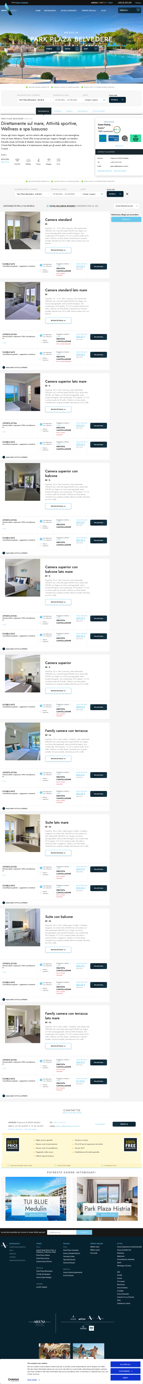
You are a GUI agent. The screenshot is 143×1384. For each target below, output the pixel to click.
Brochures (121, 1284)
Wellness (120, 1253)
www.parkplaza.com (73, 1318)
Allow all (125, 1364)
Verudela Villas (69, 1256)
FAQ (118, 1300)
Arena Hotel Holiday (43, 1277)
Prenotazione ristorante (125, 1259)
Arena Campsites (21, 2)
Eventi (119, 1278)
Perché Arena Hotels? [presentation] (64, 1165)
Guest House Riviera (44, 1261)
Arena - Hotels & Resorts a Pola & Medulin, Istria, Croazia (6, 10)
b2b (118, 1272)
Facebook (131, 1232)
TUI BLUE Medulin (43, 1274)
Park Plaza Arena (42, 1258)
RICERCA (114, 100)
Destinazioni (50, 10)
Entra (110, 2)
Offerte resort (95, 1250)
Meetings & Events (124, 1266)
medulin (28, 119)
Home (38, 10)
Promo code (113, 95)
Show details (32, 1380)
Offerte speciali (89, 10)
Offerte (57, 111)
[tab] (24, 1165)
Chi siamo (121, 1281)
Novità (119, 1275)
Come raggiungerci (17, 1247)
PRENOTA (126, 219)
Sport (119, 1262)
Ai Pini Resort (68, 1275)
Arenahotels (100, 1318)
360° (86, 49)
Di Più (119, 1243)
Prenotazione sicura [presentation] (110, 1165)
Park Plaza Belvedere (31, 100)
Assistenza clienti (123, 1303)
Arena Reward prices (124, 206)
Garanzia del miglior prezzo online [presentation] (21, 1165)
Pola (11, 1250)
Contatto (120, 1291)
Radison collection (83, 1328)
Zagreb (12, 1257)
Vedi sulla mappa (120, 171)
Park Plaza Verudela (71, 1250)
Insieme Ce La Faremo (125, 1297)
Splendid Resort (69, 1260)
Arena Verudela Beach (71, 1253)
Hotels (39, 1243)
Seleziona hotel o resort (28, 95)
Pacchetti (93, 1253)
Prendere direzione (104, 171)
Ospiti (85, 95)
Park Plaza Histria (43, 1255)
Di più (103, 10)
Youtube (136, 1232)
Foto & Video (99, 111)
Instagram (140, 1232)
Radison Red (92, 1328)
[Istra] (54, 1356)
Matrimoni (120, 1256)
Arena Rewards (123, 1294)
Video (49, 49)
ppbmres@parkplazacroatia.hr (119, 166)
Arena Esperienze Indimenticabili (129, 1247)
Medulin (12, 1254)
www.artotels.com (82, 1319)
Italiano (138, 3)
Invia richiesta (122, 1288)
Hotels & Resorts (68, 10)
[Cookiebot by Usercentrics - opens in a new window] (13, 1379)
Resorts (66, 1243)
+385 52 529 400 (124, 2)
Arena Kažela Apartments (72, 1272)
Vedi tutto (5, 162)
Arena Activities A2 (124, 1250)
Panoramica (43, 111)
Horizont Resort (69, 1263)
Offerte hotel (94, 1247)
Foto (67, 49)
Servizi (69, 111)
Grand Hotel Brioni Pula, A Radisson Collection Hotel (46, 1251)
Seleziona (98, 267)
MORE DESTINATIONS (17, 1260)
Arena (39, 1323)
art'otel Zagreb (41, 1287)
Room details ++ (58, 250)
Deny (125, 1378)
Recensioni (83, 111)
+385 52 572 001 (116, 162)
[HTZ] (88, 1356)
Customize (124, 1371)
